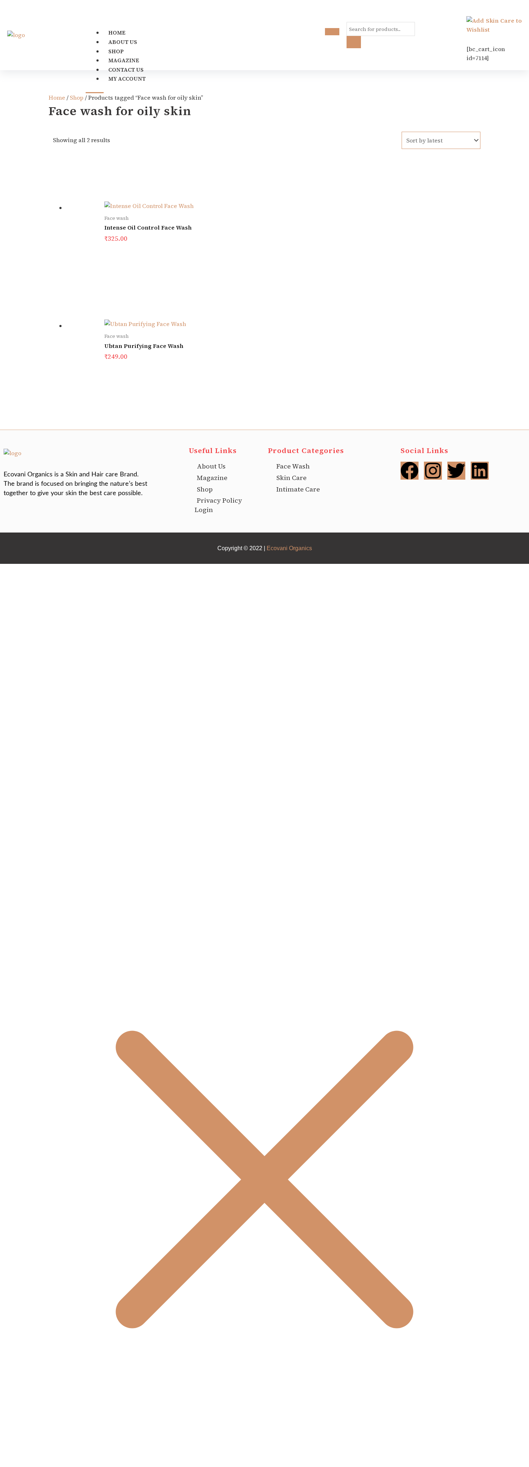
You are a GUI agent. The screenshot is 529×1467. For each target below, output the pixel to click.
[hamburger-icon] (332, 31)
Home (117, 32)
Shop (116, 51)
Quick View (273, 231)
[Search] (354, 42)
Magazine (124, 60)
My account (127, 78)
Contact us (126, 69)
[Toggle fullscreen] (23, 1453)
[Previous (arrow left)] (7, 1463)
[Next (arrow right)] (23, 1463)
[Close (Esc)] (55, 1453)
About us (122, 42)
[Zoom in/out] (7, 1453)
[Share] (39, 1453)
